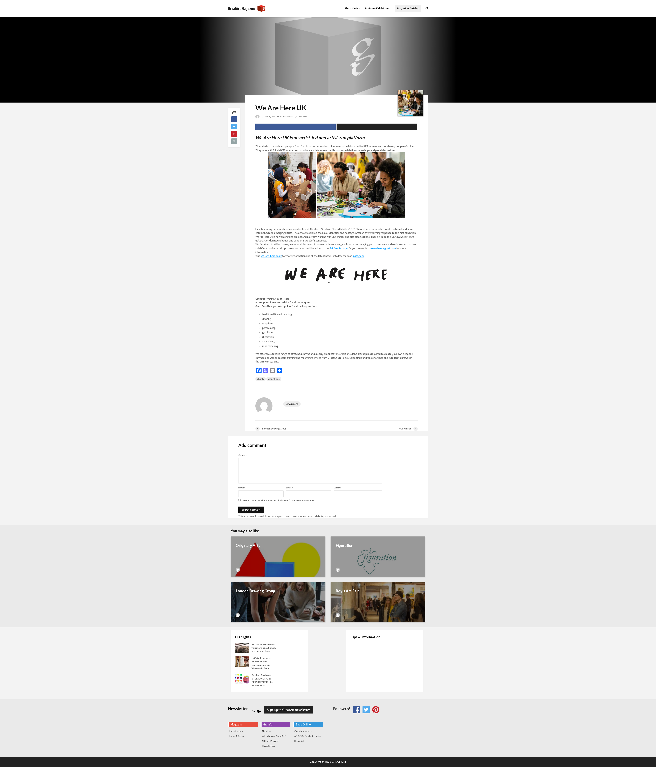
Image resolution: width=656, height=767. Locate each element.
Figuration (344, 545)
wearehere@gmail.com (383, 248)
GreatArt (268, 724)
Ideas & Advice (237, 736)
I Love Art (299, 741)
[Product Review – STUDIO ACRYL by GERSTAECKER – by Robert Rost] (242, 678)
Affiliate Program (270, 741)
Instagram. (358, 256)
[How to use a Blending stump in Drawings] (358, 675)
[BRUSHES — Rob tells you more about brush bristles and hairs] (242, 647)
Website (337, 488)
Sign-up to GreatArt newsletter (288, 710)
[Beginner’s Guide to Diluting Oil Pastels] (358, 661)
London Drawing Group (255, 591)
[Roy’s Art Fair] (378, 607)
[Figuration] (378, 561)
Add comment (286, 116)
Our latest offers (303, 731)
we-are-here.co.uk (271, 256)
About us (266, 731)
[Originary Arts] (278, 561)
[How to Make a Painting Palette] (358, 647)
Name (241, 488)
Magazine (237, 724)
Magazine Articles (408, 8)
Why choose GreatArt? (274, 736)
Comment (243, 455)
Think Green (268, 746)
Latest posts (236, 731)
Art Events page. (339, 248)
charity (260, 378)
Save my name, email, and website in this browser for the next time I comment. (279, 500)
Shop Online (352, 8)
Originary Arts (248, 545)
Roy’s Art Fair (347, 591)
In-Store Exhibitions (377, 8)
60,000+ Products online (307, 736)
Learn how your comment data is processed (310, 516)
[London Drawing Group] (278, 607)
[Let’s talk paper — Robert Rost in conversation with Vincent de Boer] (242, 661)
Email (289, 488)
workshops (274, 378)
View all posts (292, 404)
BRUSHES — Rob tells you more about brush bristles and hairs (263, 648)
